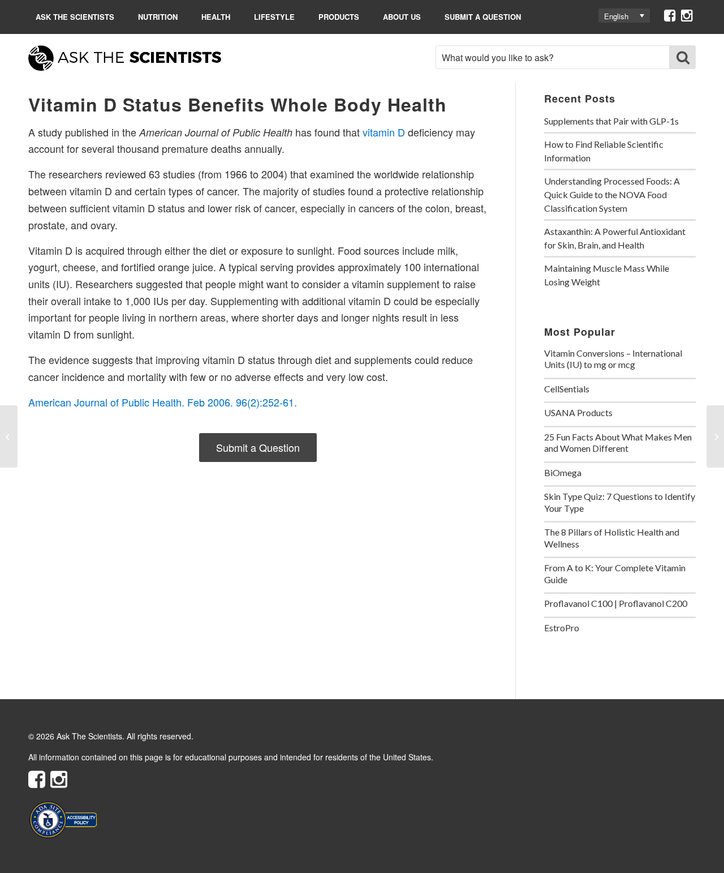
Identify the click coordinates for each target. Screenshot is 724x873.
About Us (402, 16)
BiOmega (562, 472)
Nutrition (158, 16)
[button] (624, 15)
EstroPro (561, 627)
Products (338, 16)
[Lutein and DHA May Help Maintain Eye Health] (9, 436)
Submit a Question (483, 16)
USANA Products (578, 412)
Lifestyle (274, 16)
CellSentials (566, 388)
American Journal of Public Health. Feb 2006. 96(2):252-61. (162, 402)
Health (215, 16)
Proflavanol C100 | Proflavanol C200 (615, 603)
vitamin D (384, 132)
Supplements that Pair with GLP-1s (611, 120)
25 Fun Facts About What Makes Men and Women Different (618, 442)
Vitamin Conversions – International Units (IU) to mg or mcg (613, 359)
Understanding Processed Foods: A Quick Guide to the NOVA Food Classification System (612, 194)
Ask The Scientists (75, 16)
